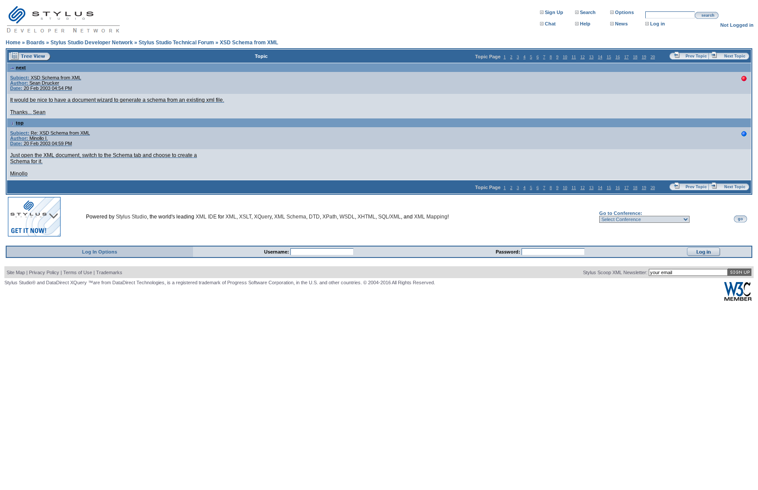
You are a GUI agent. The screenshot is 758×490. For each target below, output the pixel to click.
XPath (329, 217)
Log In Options (99, 251)
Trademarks (109, 272)
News (621, 23)
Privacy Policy (44, 272)
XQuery (263, 217)
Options (624, 12)
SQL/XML (389, 217)
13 (591, 56)
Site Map (16, 272)
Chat (550, 23)
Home (13, 42)
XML (230, 217)
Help (585, 23)
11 (574, 56)
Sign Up (554, 12)
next (21, 67)
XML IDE (206, 217)
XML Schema (290, 217)
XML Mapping (430, 217)
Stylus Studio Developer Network (91, 42)
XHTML (366, 217)
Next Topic (734, 56)
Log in (657, 23)
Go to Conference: (620, 213)
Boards (35, 42)
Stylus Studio (131, 217)
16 (617, 56)
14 (600, 56)
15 (609, 56)
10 (565, 56)
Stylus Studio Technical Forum (176, 42)
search (708, 15)
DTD (314, 217)
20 (653, 56)
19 (644, 56)
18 (635, 56)
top (20, 122)
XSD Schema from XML (249, 42)
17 (626, 56)
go (740, 219)
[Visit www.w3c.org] (738, 299)
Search (588, 12)
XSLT (245, 217)
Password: (509, 251)
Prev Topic (696, 56)
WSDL (347, 217)
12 (582, 56)
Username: (277, 251)
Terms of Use (77, 272)
